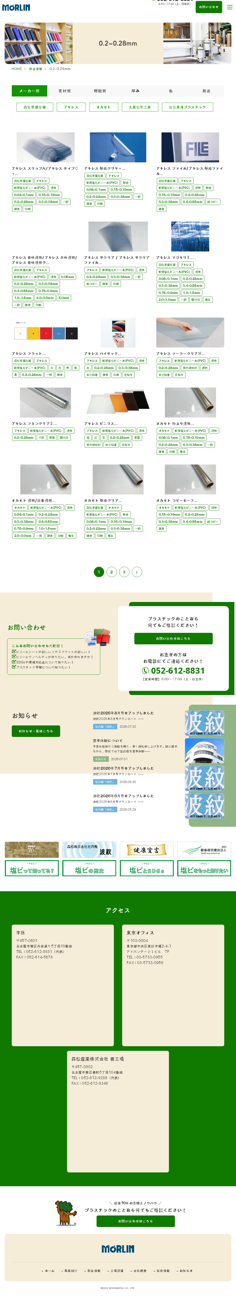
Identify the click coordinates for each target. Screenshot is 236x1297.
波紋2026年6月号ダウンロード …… (118, 801)
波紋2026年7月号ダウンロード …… (118, 774)
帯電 (52, 437)
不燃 (41, 437)
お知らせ (101, 759)
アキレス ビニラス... (101, 423)
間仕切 (196, 299)
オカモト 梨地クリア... (103, 500)
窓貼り (128, 374)
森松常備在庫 (35, 107)
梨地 (125, 182)
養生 (208, 299)
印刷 (27, 208)
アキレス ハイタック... (103, 353)
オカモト (103, 107)
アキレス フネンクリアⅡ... (34, 423)
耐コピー (212, 201)
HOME (17, 68)
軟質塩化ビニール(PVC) (30, 187)
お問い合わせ (209, 7)
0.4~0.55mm (192, 201)
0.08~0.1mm (23, 194)
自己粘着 (92, 374)
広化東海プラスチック (187, 107)
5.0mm (64, 297)
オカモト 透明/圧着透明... (34, 500)
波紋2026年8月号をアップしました (123, 713)
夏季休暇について (108, 740)
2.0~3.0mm (44, 297)
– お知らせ (185, 1270)
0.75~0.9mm (48, 290)
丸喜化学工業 (140, 107)
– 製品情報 (93, 1270)
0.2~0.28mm (23, 201)
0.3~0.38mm (48, 201)
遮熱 (205, 367)
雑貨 (17, 208)
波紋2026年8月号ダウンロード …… (118, 718)
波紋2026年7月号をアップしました (123, 768)
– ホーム (48, 1270)
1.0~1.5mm (22, 297)
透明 (53, 187)
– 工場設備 (116, 1270)
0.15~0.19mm (49, 194)
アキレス (71, 107)
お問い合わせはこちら (173, 638)
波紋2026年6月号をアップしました (123, 796)
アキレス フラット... (29, 353)
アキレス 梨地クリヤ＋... (105, 168)
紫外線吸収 (190, 367)
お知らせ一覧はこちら (36, 731)
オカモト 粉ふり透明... (175, 423)
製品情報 (35, 68)
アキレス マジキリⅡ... (175, 257)
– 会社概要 (139, 1270)
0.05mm (67, 276)
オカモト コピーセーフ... (177, 500)
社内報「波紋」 (105, 726)
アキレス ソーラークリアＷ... (180, 353)
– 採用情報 (162, 1270)
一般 (65, 201)
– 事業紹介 (70, 1270)
